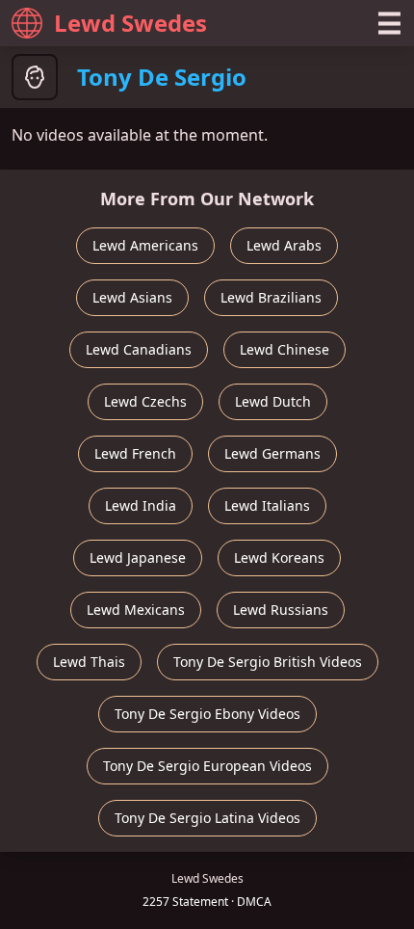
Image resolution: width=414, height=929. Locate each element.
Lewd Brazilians (271, 297)
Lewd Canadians (139, 349)
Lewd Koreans (279, 557)
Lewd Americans (145, 245)
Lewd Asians (132, 297)
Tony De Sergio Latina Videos (207, 818)
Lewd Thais (89, 661)
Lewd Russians (280, 609)
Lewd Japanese (138, 557)
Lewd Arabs (284, 245)
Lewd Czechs (145, 401)
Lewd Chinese (284, 349)
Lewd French (135, 453)
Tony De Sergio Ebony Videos (207, 713)
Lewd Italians (267, 505)
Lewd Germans (272, 453)
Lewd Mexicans (136, 609)
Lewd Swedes (130, 23)
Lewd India (140, 505)
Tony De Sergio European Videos (207, 765)
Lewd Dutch (273, 401)
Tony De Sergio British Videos (267, 661)
